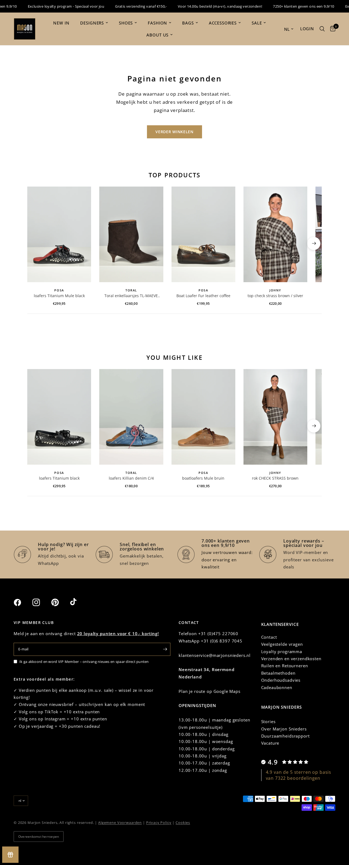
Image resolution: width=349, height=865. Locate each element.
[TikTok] (79, 602)
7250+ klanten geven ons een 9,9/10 (294, 6)
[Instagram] (41, 602)
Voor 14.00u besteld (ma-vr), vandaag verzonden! (211, 6)
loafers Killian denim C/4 (131, 478)
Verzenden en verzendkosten (291, 658)
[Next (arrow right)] (313, 243)
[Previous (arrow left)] (35, 243)
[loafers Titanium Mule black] (59, 234)
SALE (257, 23)
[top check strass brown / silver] (275, 234)
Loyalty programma (281, 651)
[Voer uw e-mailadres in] (165, 649)
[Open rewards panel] (10, 854)
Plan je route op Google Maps (209, 691)
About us (157, 35)
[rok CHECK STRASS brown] (275, 417)
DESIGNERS (92, 23)
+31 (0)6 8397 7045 (221, 641)
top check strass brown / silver (275, 295)
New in (61, 23)
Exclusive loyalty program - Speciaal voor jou (57, 6)
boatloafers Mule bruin (203, 478)
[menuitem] (61, 23)
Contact (269, 637)
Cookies (183, 822)
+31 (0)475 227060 (218, 633)
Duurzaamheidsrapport (285, 736)
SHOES (126, 23)
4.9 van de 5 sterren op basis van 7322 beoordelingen (299, 775)
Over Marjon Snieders (284, 729)
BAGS (188, 23)
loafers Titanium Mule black (59, 295)
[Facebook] (22, 602)
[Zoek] (322, 29)
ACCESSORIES (223, 23)
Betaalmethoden (278, 673)
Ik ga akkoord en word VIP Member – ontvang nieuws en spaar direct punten (84, 661)
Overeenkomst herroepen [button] (38, 836)
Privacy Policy (159, 822)
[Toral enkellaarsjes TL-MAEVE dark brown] (131, 234)
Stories (268, 721)
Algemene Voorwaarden (120, 822)
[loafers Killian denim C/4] (131, 417)
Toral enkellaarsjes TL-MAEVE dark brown (131, 296)
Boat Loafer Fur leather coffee (203, 295)
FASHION (157, 23)
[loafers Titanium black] (59, 417)
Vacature (270, 743)
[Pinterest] (60, 602)
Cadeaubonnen (276, 687)
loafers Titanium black (59, 478)
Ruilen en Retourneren (284, 665)
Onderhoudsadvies (281, 680)
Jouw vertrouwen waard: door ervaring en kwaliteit (227, 559)
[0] (331, 29)
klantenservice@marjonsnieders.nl (215, 655)
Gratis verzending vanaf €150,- (132, 6)
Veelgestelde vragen (282, 644)
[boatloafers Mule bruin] (203, 417)
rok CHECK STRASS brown (275, 478)
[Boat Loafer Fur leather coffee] (203, 234)
